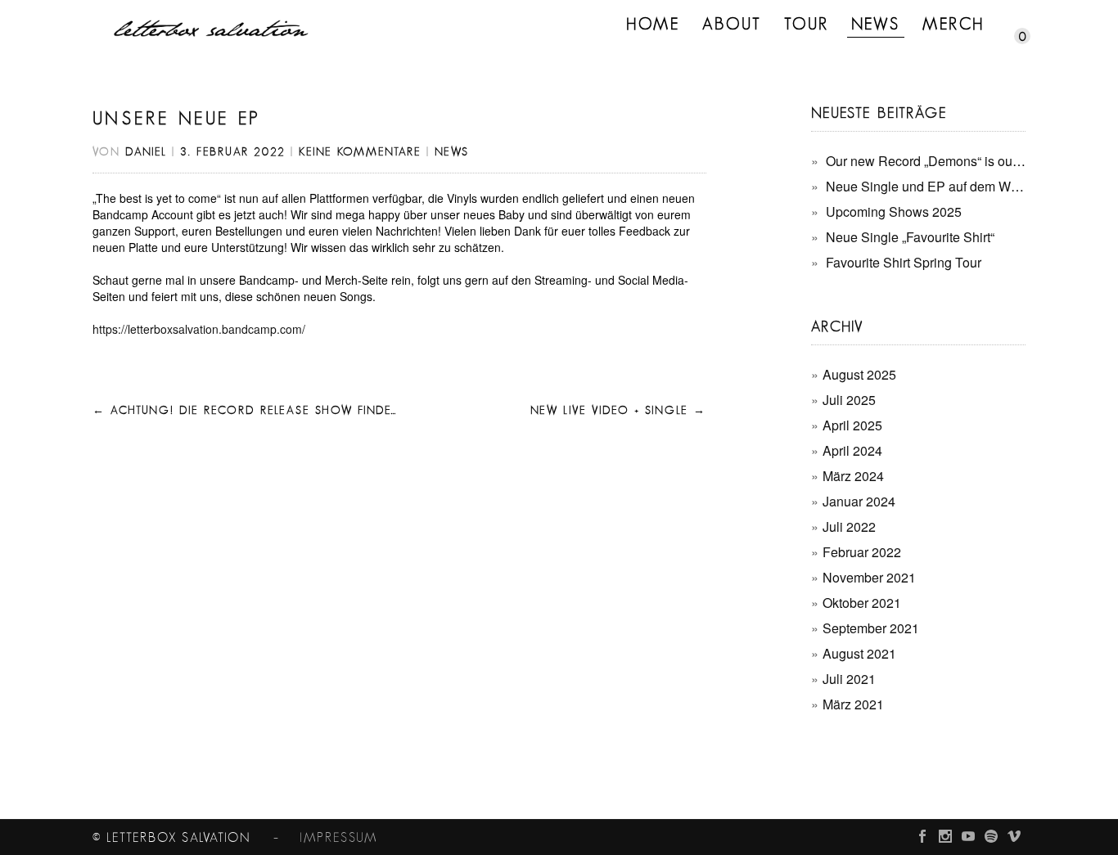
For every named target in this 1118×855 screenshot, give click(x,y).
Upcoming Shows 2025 (894, 211)
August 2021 (859, 653)
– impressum (315, 837)
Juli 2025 (849, 399)
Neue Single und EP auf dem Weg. (927, 186)
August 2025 (859, 374)
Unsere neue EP (177, 119)
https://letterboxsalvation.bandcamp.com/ (198, 329)
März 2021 (853, 704)
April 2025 (852, 425)
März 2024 (853, 475)
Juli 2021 (849, 678)
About (732, 24)
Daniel (146, 152)
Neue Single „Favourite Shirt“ (910, 236)
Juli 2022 (849, 526)
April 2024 (852, 450)
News (875, 24)
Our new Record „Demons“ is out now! (936, 160)
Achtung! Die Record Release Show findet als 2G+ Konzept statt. (321, 410)
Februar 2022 (862, 551)
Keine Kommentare (360, 152)
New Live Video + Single (618, 410)
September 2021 (871, 628)
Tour (806, 24)
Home (653, 24)
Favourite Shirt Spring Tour (903, 262)
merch (953, 24)
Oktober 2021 (862, 602)
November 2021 (869, 577)
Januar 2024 (859, 501)
